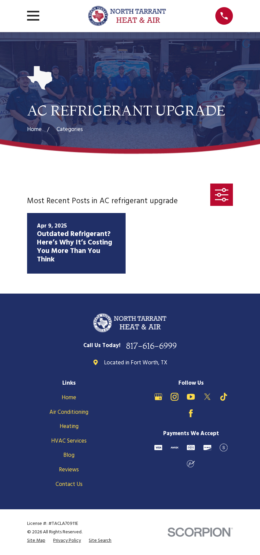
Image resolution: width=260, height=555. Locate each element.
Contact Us (69, 484)
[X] (207, 397)
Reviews (69, 469)
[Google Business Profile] (158, 397)
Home (69, 397)
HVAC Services (69, 441)
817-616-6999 (151, 346)
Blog (68, 455)
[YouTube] (191, 397)
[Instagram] (174, 397)
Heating (69, 426)
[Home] (127, 16)
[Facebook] (191, 413)
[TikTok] (224, 397)
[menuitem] (36, 540)
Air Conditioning (68, 412)
